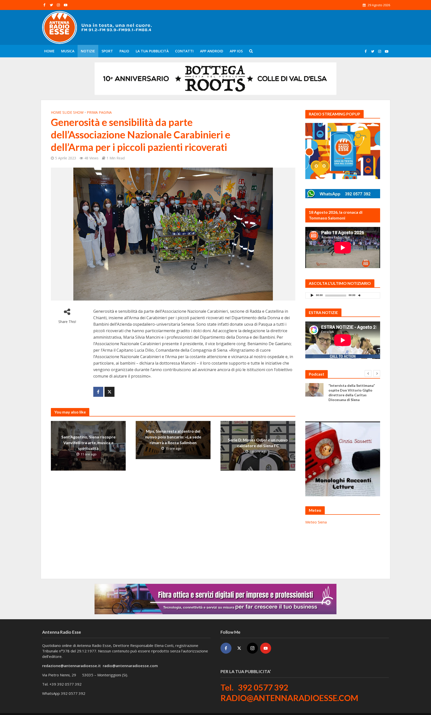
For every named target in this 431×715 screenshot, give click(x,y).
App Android (211, 51)
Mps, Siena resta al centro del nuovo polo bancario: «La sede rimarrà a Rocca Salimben (173, 437)
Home (49, 51)
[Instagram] (252, 648)
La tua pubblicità (152, 51)
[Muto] (359, 295)
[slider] (370, 296)
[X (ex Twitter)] (239, 648)
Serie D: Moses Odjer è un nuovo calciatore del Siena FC (258, 442)
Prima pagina (99, 112)
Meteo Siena (316, 521)
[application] (342, 295)
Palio (124, 51)
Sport (107, 51)
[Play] (312, 295)
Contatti (184, 51)
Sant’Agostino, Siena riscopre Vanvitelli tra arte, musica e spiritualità (88, 442)
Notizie (88, 51)
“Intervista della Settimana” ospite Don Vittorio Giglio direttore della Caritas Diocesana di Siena (351, 392)
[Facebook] (225, 648)
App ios (236, 51)
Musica (67, 51)
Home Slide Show (67, 112)
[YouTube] (265, 648)
